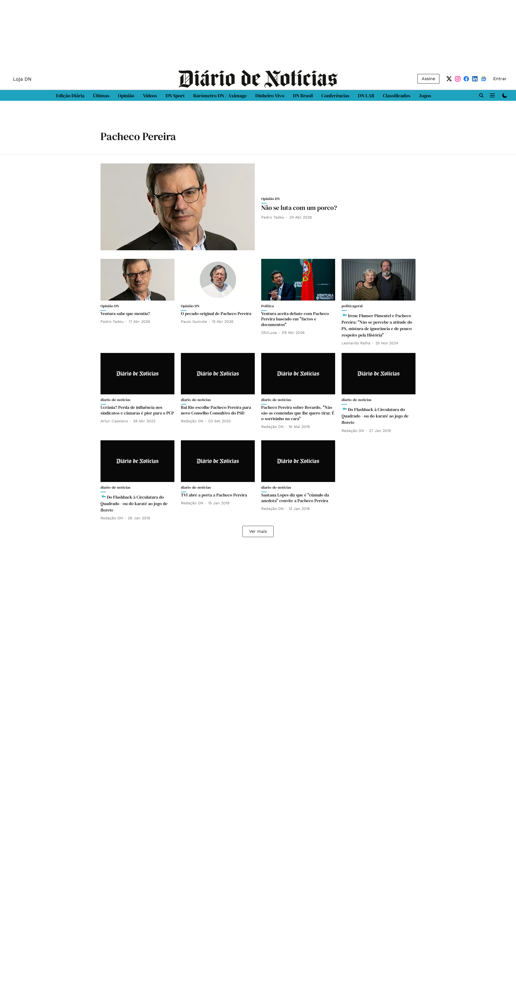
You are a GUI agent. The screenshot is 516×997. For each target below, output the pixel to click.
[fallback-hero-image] (178, 206)
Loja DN (22, 79)
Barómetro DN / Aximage (220, 95)
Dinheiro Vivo (269, 95)
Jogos (425, 95)
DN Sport (175, 95)
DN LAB (366, 95)
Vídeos (150, 95)
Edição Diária (70, 95)
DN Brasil (303, 95)
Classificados (396, 95)
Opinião (126, 95)
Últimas (101, 95)
